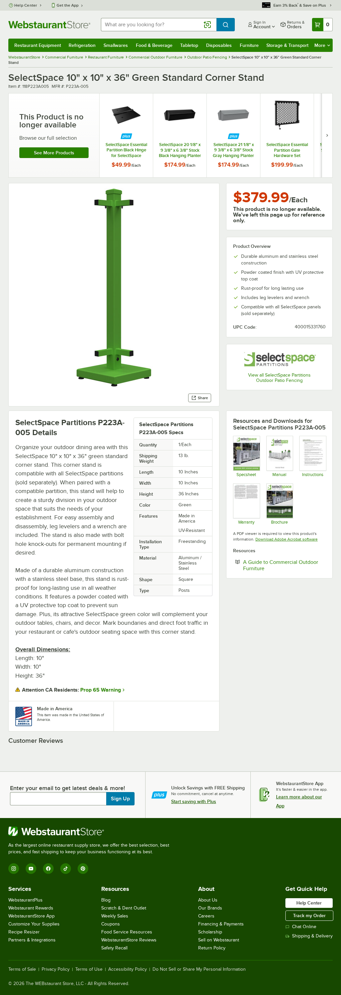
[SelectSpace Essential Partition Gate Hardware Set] (287, 135)
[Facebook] (48, 868)
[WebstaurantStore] (91, 831)
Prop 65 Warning (100, 690)
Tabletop (189, 45)
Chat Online (304, 926)
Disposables (219, 45)
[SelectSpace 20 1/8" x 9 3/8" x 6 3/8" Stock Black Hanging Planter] (179, 135)
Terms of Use (89, 969)
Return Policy (211, 947)
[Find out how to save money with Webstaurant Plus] (126, 136)
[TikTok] (65, 868)
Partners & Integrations (32, 939)
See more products (54, 152)
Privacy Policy (56, 969)
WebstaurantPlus (25, 900)
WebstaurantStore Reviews (129, 939)
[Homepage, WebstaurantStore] (49, 24)
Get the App (68, 5)
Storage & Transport (287, 45)
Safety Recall (114, 947)
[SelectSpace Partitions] (279, 359)
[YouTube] (31, 868)
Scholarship (210, 931)
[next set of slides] (327, 135)
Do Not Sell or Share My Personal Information (199, 969)
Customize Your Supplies (34, 923)
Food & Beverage (154, 45)
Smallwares (116, 45)
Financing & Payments (221, 923)
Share (203, 398)
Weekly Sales (114, 915)
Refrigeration (82, 45)
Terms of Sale (22, 969)
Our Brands (210, 908)
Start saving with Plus (193, 801)
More (319, 45)
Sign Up (120, 799)
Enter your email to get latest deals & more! (67, 788)
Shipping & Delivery (312, 935)
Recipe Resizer (24, 931)
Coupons (110, 923)
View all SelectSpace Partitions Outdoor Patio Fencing (279, 378)
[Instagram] (13, 868)
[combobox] (158, 24)
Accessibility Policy (127, 969)
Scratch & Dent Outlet (123, 908)
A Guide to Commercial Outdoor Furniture (280, 565)
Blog (106, 900)
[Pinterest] (83, 868)
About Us (207, 900)
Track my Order (309, 915)
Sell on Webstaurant (218, 939)
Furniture (249, 45)
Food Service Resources (126, 931)
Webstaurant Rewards (30, 908)
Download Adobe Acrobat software (286, 539)
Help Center (25, 5)
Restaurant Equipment (37, 45)
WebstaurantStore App (31, 915)
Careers (206, 915)
